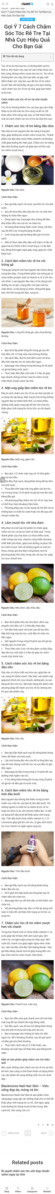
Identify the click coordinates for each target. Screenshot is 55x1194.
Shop (6, 1191)
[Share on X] (39, 1125)
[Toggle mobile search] (6, 4)
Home (4, 8)
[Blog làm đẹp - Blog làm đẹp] (27, 4)
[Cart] (52, 4)
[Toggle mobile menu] (3, 4)
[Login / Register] (48, 4)
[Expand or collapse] (50, 57)
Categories (32, 1191)
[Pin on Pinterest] (48, 1125)
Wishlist (47, 1191)
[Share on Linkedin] (53, 1125)
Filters (18, 1191)
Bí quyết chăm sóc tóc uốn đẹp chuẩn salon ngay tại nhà (25, 1172)
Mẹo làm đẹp (18, 8)
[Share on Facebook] (43, 1125)
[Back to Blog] (27, 1133)
